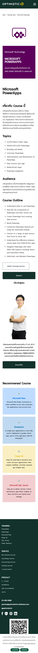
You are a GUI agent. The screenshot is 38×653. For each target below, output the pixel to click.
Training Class (11, 15)
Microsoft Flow (6, 535)
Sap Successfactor (8, 588)
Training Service (7, 566)
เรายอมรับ (15, 650)
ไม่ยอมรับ (24, 650)
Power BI (4, 538)
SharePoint (5, 529)
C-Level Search (7, 569)
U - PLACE (5, 581)
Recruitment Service (8, 555)
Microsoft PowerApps (23, 15)
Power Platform (7, 543)
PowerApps (5, 532)
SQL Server (5, 540)
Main (4, 15)
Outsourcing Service (8, 562)
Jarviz (4, 592)
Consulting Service (8, 558)
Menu (34, 4)
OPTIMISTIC (5, 585)
